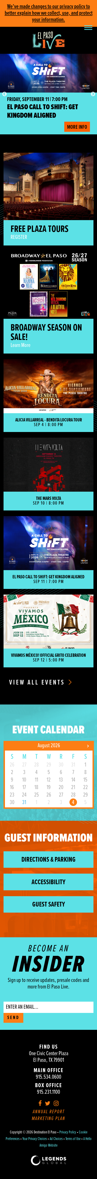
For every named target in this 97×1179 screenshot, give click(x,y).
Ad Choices (56, 1139)
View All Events (38, 683)
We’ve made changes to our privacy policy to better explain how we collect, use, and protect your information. (49, 13)
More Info (77, 127)
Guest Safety (48, 904)
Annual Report (49, 1112)
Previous (4, 94)
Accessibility (48, 882)
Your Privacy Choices (34, 1139)
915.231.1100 (48, 1092)
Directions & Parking (48, 859)
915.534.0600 (48, 1077)
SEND (13, 1018)
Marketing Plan (48, 1118)
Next (92, 94)
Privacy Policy (67, 1132)
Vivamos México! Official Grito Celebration (43, 112)
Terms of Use (73, 1139)
